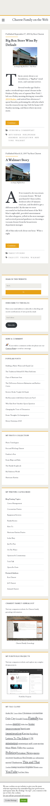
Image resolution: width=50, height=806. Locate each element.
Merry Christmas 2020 (14, 421)
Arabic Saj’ (9, 713)
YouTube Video (23, 772)
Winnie (36, 767)
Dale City (13, 258)
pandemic (30, 748)
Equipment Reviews (14, 515)
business (13, 138)
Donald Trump (22, 719)
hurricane (25, 728)
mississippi (12, 743)
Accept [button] (23, 800)
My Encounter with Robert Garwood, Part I (21, 398)
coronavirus (37, 713)
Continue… (13, 123)
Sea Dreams (27, 757)
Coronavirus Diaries (14, 509)
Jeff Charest (11, 583)
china (20, 713)
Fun (41, 718)
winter (41, 767)
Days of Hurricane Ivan (14, 377)
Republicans (18, 758)
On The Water (12, 550)
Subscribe (11, 325)
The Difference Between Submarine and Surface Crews (23, 384)
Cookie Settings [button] (11, 800)
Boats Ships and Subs (13, 460)
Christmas (26, 713)
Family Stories (17, 253)
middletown (26, 138)
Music (8, 748)
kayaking (34, 733)
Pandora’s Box (11, 454)
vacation (21, 767)
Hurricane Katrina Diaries (16, 532)
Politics (11, 753)
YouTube (12, 772)
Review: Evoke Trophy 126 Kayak (17, 392)
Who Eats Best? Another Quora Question (20, 404)
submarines (40, 758)
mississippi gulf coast (27, 743)
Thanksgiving (17, 762)
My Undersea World (13, 472)
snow (34, 758)
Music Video (17, 747)
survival (8, 762)
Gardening (9, 724)
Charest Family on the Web (30, 20)
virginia (24, 258)
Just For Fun (11, 544)
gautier (17, 724)
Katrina (25, 733)
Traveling (8, 767)
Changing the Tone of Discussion (18, 409)
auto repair (14, 135)
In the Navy (11, 538)
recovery (9, 757)
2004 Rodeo (11, 99)
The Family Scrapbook (13, 466)
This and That (31, 762)
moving (41, 743)
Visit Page (4, 10)
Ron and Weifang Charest (15, 448)
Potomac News (24, 753)
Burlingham (29, 135)
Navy (24, 748)
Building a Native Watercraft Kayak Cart (19, 366)
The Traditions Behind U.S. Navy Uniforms (21, 372)
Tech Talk (10, 561)
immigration (13, 733)
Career (16, 713)
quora (36, 753)
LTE (31, 738)
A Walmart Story (17, 160)
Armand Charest (13, 589)
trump (14, 767)
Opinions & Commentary (21, 130)
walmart (20, 141)
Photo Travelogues (12, 443)
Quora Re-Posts (12, 567)
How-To (10, 527)
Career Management (14, 503)
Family (33, 718)
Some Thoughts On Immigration (17, 415)
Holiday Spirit (24, 724)
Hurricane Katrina (12, 478)
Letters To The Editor (17, 738)
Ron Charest (38, 34)
